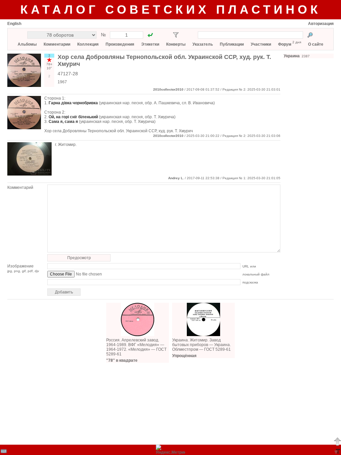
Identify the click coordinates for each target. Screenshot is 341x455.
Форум (284, 44)
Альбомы (27, 44)
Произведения (120, 44)
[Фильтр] (175, 35)
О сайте (315, 44)
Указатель (202, 44)
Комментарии (57, 44)
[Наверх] (337, 441)
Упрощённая (184, 355)
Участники (261, 44)
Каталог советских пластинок (170, 9)
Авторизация (321, 23)
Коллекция (88, 44)
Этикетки (150, 44)
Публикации (232, 44)
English (14, 23)
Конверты (175, 44)
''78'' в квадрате (122, 360)
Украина (292, 56)
